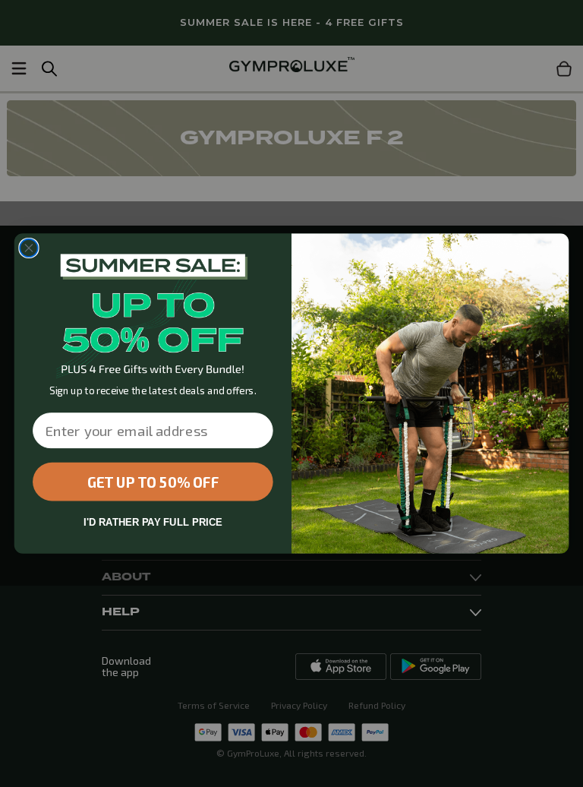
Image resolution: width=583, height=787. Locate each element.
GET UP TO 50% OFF (153, 481)
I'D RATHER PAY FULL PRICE (153, 522)
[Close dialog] (28, 248)
